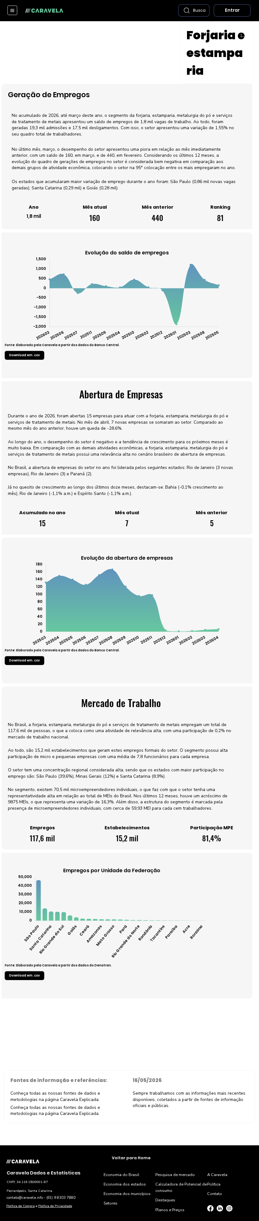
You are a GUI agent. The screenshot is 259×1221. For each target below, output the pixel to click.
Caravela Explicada (79, 1100)
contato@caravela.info (25, 1197)
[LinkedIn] (220, 1208)
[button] (194, 10)
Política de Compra (20, 1206)
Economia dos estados (125, 1184)
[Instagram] (229, 1208)
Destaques (165, 1200)
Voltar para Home (131, 1158)
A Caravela (217, 1174)
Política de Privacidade (55, 1206)
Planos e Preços (169, 1209)
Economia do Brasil (121, 1174)
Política (213, 1184)
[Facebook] (210, 1208)
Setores (110, 1203)
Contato (214, 1193)
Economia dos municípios (127, 1193)
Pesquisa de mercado (175, 1174)
